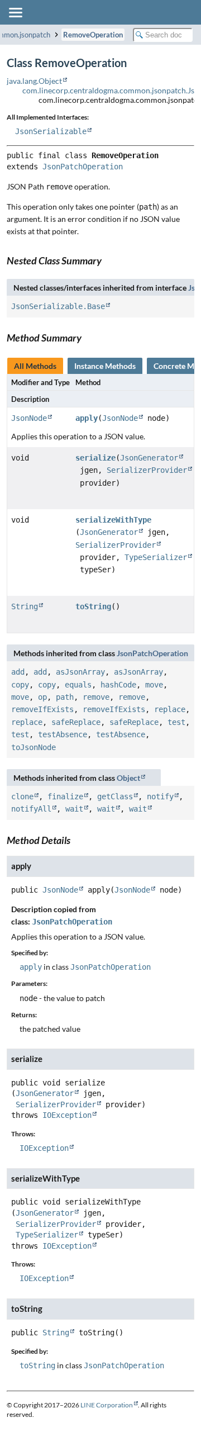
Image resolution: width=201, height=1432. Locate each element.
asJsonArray (80, 671)
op (42, 697)
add (18, 671)
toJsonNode (33, 747)
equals (78, 684)
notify (160, 796)
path (65, 697)
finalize (65, 796)
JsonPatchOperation (82, 166)
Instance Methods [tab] (105, 366)
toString (93, 606)
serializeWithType (113, 519)
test (176, 722)
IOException (67, 1115)
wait (74, 808)
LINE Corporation (106, 1405)
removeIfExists (42, 709)
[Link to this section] (107, 260)
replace (169, 709)
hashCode (118, 684)
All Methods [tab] (35, 366)
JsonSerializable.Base (58, 306)
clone (22, 796)
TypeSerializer (156, 557)
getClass (115, 796)
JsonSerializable (51, 131)
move (154, 684)
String (24, 606)
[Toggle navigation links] (15, 12)
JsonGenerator (149, 457)
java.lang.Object (34, 81)
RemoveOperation (93, 34)
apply (86, 418)
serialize (95, 457)
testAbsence (62, 734)
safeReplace (75, 722)
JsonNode (29, 418)
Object (128, 778)
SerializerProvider (147, 470)
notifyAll (31, 808)
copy (20, 684)
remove (96, 697)
